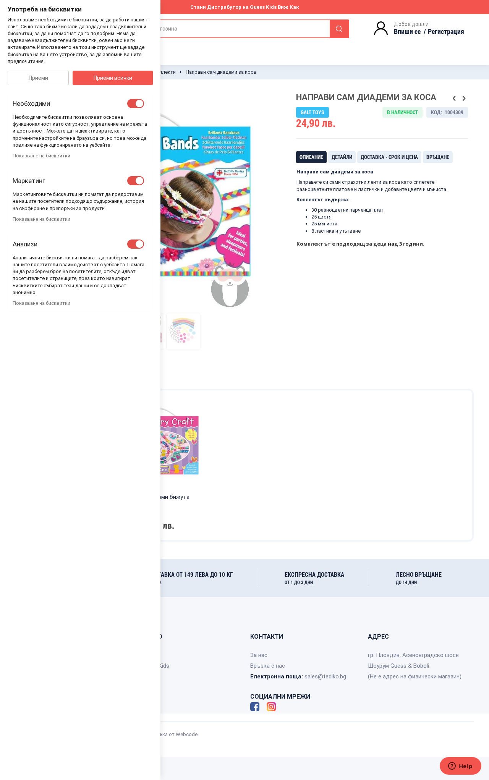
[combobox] (233, 28)
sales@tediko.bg (325, 676)
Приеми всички (113, 78)
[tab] (311, 157)
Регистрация (446, 31)
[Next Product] (464, 98)
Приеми (38, 78)
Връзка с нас (267, 665)
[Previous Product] (454, 98)
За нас (258, 655)
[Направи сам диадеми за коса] (183, 332)
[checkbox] (135, 103)
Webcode (187, 734)
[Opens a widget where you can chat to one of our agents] (460, 766)
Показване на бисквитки (41, 156)
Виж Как (288, 7)
